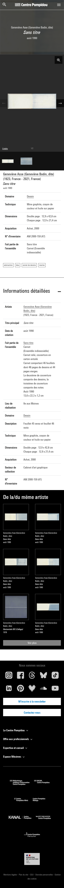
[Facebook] (20, 676)
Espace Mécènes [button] (12, 756)
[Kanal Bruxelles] (22, 820)
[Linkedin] (9, 689)
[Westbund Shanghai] (45, 820)
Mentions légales (10, 874)
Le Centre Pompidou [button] (14, 730)
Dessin (30, 196)
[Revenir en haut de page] (57, 880)
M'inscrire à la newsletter (32, 701)
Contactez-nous (32, 712)
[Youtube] (55, 689)
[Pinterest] (20, 689)
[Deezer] (32, 689)
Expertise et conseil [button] (13, 747)
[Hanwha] (32, 838)
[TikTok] (55, 676)
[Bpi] (22, 784)
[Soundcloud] (43, 689)
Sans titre (28, 342)
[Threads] (32, 676)
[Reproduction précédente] (4, 103)
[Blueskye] (43, 676)
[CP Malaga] (41, 802)
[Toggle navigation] (59, 4)
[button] (32, 291)
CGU (32, 874)
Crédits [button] (5, 148)
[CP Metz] (23, 802)
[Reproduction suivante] (60, 103)
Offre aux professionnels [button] (16, 739)
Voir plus (32, 642)
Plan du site (24, 874)
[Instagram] (9, 676)
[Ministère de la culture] (32, 859)
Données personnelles (44, 874)
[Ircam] (44, 784)
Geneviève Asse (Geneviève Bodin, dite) (28, 174)
